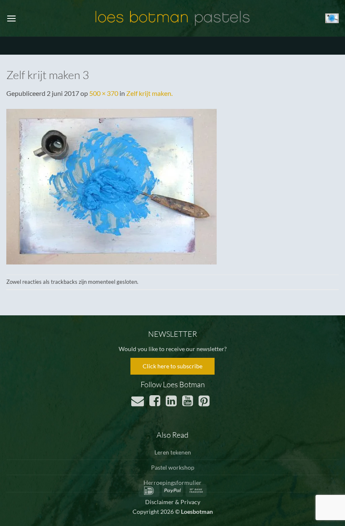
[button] (11, 18)
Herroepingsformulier (172, 482)
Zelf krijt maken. (149, 93)
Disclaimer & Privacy (172, 501)
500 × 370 (103, 93)
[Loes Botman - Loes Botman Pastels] (172, 18)
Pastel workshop (172, 467)
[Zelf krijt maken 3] (111, 186)
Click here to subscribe (172, 366)
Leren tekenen (172, 452)
